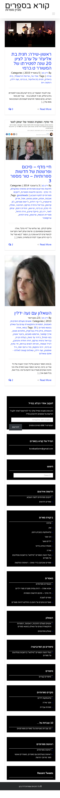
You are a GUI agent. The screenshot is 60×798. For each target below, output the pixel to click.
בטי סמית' (46, 337)
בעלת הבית (21, 337)
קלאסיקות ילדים (44, 698)
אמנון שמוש (32, 198)
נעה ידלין (15, 79)
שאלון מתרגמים (44, 631)
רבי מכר (48, 537)
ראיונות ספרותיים (44, 750)
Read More (45, 109)
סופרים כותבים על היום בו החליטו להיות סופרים (31, 602)
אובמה (48, 198)
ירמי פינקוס (38, 347)
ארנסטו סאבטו (32, 334)
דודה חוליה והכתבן (22, 340)
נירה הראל (21, 211)
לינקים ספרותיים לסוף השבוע (39, 497)
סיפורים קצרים (45, 677)
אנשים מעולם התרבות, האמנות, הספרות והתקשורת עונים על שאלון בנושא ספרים (30, 324)
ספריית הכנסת (44, 214)
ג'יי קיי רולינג (36, 202)
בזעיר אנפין (18, 334)
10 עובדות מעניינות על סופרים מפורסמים (34, 728)
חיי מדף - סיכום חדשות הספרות (36, 192)
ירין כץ (45, 73)
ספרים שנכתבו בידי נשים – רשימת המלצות (33, 562)
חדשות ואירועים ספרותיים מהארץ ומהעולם (31, 189)
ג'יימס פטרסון (22, 202)
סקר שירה (47, 702)
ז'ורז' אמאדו (45, 344)
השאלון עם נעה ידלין (32, 313)
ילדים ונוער (46, 541)
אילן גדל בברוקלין (34, 331)
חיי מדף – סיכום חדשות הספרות (37, 593)
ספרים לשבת (45, 597)
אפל (23, 198)
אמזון (41, 198)
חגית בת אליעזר (36, 79)
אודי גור (34, 76)
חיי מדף (47, 208)
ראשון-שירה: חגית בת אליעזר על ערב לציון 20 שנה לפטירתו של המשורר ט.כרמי (31, 61)
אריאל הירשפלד (22, 76)
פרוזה (48, 523)
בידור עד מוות (34, 337)
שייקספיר (46, 218)
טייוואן (32, 208)
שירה (48, 76)
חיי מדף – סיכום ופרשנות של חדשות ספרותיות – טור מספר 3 (30, 173)
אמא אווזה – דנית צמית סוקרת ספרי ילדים (33, 588)
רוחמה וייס (46, 82)
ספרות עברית (45, 707)
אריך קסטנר (45, 334)
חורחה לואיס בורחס (29, 344)
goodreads (22, 195)
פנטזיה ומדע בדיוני (43, 546)
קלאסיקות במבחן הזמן (41, 532)
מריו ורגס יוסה (24, 347)
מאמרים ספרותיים (43, 584)
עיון (50, 528)
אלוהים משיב (18, 331)
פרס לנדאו (23, 214)
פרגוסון (33, 214)
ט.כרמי (23, 79)
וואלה (12, 205)
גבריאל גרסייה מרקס (34, 205)
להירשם (15, 427)
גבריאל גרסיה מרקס (41, 340)
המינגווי (19, 205)
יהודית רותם (21, 208)
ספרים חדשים (45, 502)
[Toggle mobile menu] (53, 13)
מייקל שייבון (32, 211)
